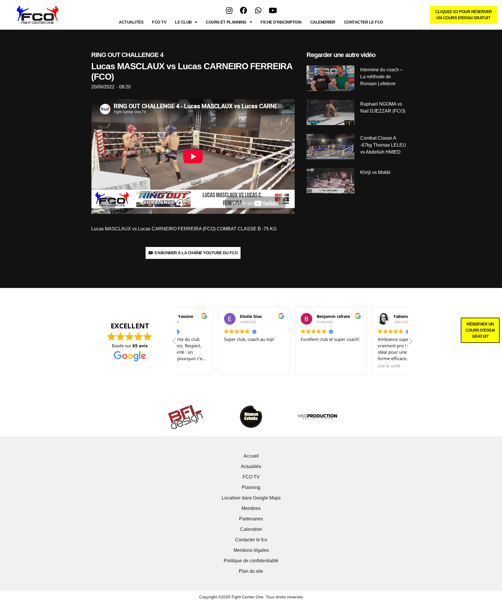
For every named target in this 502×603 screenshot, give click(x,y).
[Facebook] (243, 10)
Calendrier (322, 22)
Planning (251, 487)
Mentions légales (251, 550)
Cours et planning (226, 22)
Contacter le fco (363, 22)
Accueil (251, 455)
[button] (410, 342)
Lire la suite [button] (350, 366)
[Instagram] (229, 10)
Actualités (131, 22)
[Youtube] (273, 10)
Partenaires (251, 518)
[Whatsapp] (258, 10)
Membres (251, 508)
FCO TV (159, 22)
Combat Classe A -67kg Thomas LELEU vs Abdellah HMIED (383, 145)
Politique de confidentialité (251, 560)
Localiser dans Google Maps (251, 497)
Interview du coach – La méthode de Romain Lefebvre (381, 76)
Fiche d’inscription (281, 22)
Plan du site (251, 571)
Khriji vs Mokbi (375, 172)
